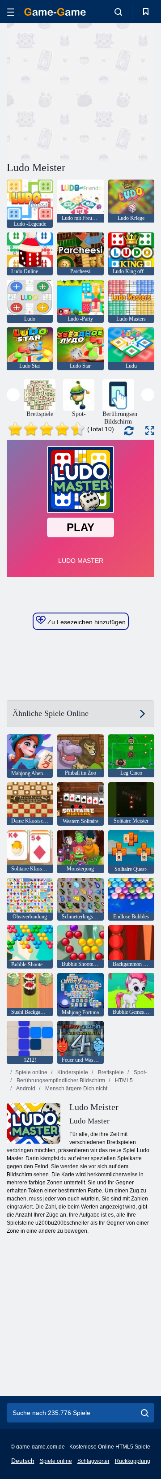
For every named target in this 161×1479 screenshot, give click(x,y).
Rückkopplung (132, 1461)
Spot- (139, 1072)
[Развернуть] (149, 430)
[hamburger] (11, 11)
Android (25, 1088)
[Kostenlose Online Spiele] (55, 12)
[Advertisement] (121, 91)
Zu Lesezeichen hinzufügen (86, 622)
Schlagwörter (93, 1461)
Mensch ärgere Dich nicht (75, 1088)
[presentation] (13, 394)
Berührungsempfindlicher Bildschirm (60, 1080)
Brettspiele (110, 1072)
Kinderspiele (72, 1072)
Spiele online (31, 1072)
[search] (144, 1413)
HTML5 (123, 1080)
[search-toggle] (118, 11)
